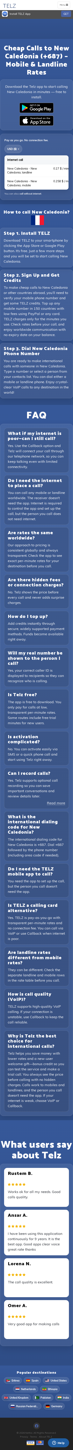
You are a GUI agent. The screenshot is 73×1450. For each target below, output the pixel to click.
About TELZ (45, 1436)
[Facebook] (36, 1426)
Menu (65, 5)
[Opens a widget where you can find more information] (58, 1443)
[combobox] (13, 149)
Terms (33, 1436)
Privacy (24, 1436)
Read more (56, 803)
